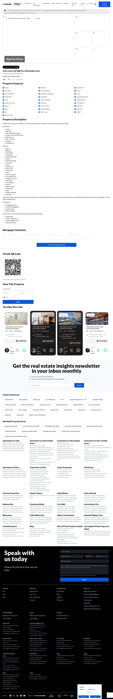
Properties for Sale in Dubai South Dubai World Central (97, 448)
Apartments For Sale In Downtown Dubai (52, 10)
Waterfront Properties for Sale (92, 460)
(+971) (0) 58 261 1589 (10, 665)
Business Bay (68, 410)
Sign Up (79, 385)
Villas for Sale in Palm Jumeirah (92, 501)
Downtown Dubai (45, 405)
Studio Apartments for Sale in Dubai (12, 443)
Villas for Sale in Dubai (63, 443)
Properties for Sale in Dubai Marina (93, 445)
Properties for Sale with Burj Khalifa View (95, 455)
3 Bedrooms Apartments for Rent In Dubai (14, 475)
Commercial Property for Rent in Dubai (40, 482)
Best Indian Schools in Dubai (37, 528)
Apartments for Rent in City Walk (66, 510)
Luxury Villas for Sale (62, 473)
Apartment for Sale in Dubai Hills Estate (41, 517)
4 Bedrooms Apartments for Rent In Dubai (14, 477)
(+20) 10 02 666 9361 (91, 659)
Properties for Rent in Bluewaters (12, 521)
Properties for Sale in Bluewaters (12, 523)
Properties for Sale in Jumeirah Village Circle (96, 451)
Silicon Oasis (9, 410)
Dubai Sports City (96, 410)
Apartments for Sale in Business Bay (13, 506)
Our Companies (35, 597)
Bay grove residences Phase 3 (65, 528)
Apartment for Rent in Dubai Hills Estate (41, 519)
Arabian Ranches (78, 405)
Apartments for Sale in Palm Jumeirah (40, 464)
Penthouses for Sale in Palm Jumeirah (94, 477)
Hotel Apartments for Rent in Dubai (39, 479)
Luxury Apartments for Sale (64, 471)
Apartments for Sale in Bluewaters (12, 519)
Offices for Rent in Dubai (37, 480)
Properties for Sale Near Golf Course (94, 458)
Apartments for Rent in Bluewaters (12, 517)
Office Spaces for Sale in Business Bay (13, 512)
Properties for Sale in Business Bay (12, 510)
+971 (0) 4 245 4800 (9, 629)
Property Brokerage (90, 597)
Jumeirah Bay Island (61, 405)
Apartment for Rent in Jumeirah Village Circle (96, 519)
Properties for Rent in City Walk (38, 473)
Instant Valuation (104, 4)
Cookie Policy (71, 695)
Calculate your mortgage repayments (11, 76)
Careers (91, 3)
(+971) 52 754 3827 (36, 674)
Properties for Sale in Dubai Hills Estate (40, 521)
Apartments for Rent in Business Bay (13, 508)
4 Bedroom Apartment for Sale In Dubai (13, 450)
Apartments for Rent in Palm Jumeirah (94, 497)
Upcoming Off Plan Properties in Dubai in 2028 (97, 535)
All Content (60, 591)
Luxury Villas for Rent (63, 477)
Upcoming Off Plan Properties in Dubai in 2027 (97, 533)
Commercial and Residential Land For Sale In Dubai (69, 458)
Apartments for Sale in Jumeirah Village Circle (42, 462)
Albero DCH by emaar (63, 541)
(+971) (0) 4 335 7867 (64, 644)
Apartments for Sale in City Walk (66, 512)
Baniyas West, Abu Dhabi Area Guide (16, 436)
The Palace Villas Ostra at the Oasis (67, 543)
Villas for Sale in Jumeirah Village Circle (94, 523)
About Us (83, 4)
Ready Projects (62, 618)
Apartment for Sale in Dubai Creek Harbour (69, 517)
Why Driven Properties (10, 615)
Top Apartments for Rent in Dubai (39, 471)
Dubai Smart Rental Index (37, 534)
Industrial (87, 603)
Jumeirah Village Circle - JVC (78, 399)
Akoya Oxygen (22, 410)
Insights (59, 597)
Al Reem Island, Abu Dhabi (29, 431)
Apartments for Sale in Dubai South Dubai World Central (41, 455)
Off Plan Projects (62, 615)
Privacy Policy (59, 695)
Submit (18, 302)
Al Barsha (8, 415)
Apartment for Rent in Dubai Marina (67, 497)
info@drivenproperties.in (11, 688)
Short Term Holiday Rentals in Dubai (40, 490)
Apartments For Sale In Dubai (32, 10)
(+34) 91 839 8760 (63, 659)
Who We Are (34, 591)
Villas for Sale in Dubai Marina (65, 501)
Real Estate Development (92, 609)
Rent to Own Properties (9, 530)
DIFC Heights (61, 539)
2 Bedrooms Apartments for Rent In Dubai (14, 473)
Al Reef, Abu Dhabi (10, 431)
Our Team (33, 594)
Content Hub (74, 4)
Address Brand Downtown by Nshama (67, 538)
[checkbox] (30, 377)
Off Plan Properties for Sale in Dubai (13, 497)
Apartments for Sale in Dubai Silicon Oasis (41, 453)
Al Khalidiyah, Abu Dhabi (52, 426)
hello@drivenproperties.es (66, 663)
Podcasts (60, 600)
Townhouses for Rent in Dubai (38, 477)
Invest (53, 3)
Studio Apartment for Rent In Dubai (12, 469)
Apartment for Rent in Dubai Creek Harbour (69, 519)
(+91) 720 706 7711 (9, 684)
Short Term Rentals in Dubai (37, 488)
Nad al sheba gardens (63, 530)
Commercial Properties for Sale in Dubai (68, 456)
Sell (26, 3)
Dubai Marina (9, 399)
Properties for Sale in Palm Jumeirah (94, 499)
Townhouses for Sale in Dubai (65, 445)
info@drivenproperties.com (11, 633)
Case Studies (7, 618)
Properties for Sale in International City (95, 512)
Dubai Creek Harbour (27, 405)
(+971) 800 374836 (15, 667)
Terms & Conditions (51, 695)
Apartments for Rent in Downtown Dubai (41, 506)
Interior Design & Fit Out (92, 606)
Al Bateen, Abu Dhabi (11, 426)
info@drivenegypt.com (92, 663)
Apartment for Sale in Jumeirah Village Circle (96, 517)
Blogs (58, 594)
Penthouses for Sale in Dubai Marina (94, 475)
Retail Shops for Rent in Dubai (38, 486)
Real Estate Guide (35, 536)
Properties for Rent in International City (95, 508)
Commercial (45, 3)
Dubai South (81, 410)
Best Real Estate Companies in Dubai (40, 530)
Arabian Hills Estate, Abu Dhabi (71, 431)
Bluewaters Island (10, 405)
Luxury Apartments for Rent (65, 475)
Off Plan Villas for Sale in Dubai (11, 499)
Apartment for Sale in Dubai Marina (66, 495)
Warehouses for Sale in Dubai (65, 454)
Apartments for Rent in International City (95, 506)
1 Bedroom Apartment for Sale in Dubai (13, 445)
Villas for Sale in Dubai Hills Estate (39, 523)
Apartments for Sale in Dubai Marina (40, 451)
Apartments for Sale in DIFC (37, 445)
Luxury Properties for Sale (64, 469)
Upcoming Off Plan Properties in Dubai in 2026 (97, 531)
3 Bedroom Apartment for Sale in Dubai (13, 448)
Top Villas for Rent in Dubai (37, 475)
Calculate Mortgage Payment (56, 245)
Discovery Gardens (94, 405)
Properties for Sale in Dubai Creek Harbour (68, 521)
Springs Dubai (54, 410)
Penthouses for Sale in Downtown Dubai (95, 473)
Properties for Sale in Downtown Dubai (40, 512)
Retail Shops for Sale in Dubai (65, 452)
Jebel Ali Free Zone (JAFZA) (37, 415)
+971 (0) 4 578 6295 (36, 631)
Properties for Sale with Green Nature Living (96, 456)
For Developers (36, 4)
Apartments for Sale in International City (95, 510)
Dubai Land (36, 399)
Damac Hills (20, 415)
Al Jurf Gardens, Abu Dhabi (31, 426)
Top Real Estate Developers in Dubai (13, 536)
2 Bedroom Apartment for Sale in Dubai (13, 446)
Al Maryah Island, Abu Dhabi (73, 426)
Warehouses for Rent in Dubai (38, 484)
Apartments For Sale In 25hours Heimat (75, 10)
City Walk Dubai (50, 399)
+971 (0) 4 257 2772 (36, 646)
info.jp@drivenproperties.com (39, 678)
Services (66, 3)
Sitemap (66, 695)
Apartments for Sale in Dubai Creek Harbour (42, 449)
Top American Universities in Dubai (39, 532)
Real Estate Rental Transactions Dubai (13, 532)
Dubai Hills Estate (97, 399)
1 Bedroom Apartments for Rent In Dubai (14, 471)
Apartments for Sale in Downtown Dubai (41, 447)
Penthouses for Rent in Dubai (38, 469)
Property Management (91, 594)
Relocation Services (90, 591)
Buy (21, 3)
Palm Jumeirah (23, 399)
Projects (58, 3)
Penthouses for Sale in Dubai (65, 448)
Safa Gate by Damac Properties (65, 536)
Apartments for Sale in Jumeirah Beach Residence (40, 459)
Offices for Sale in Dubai (63, 446)
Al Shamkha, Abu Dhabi (49, 431)
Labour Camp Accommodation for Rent (13, 528)
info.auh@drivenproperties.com (94, 648)
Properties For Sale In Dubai (15, 10)
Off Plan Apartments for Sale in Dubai (13, 495)
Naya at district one (62, 532)
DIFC (62, 399)
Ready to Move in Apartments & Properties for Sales (43, 496)
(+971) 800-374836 (15, 631)
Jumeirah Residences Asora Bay (66, 534)
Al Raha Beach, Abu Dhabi (94, 426)
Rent (29, 3)
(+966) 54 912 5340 (36, 659)
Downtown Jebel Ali (38, 410)
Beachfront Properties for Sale (92, 453)
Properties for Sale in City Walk (65, 508)
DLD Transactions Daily (9, 534)
